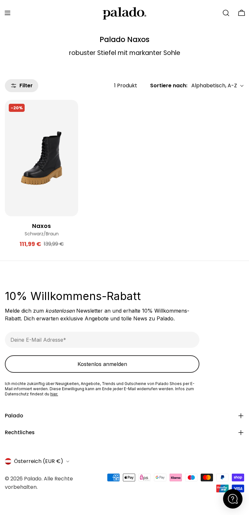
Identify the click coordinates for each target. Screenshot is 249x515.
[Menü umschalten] (7, 12)
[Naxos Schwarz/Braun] (41, 158)
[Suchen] (225, 12)
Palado (33, 478)
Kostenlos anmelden (102, 364)
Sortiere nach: (168, 85)
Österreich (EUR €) (38, 461)
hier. (54, 394)
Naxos (41, 226)
